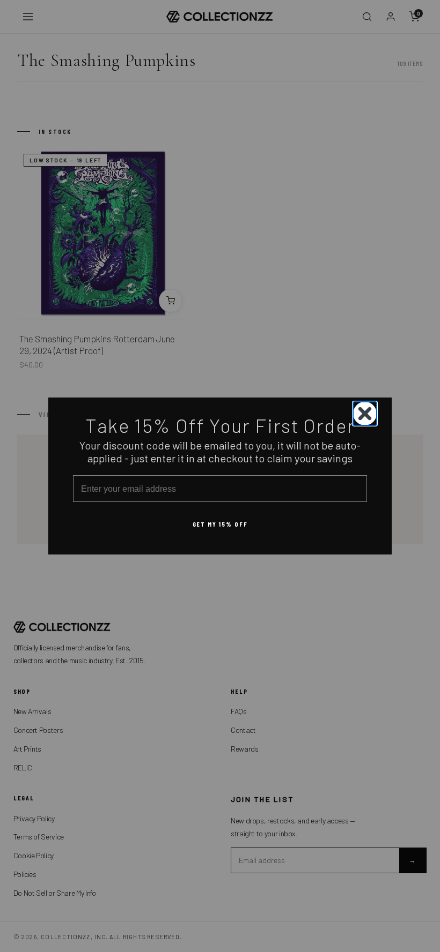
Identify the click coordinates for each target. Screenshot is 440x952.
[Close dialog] (365, 413)
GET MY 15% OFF (220, 524)
